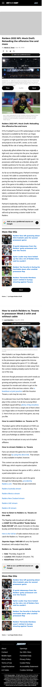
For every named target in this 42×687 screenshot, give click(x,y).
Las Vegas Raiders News (15, 635)
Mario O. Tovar (9, 47)
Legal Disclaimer (8, 666)
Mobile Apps (6, 656)
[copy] (14, 51)
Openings (23, 649)
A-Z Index (5, 670)
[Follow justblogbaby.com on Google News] (37, 222)
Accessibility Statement (29, 666)
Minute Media (11, 675)
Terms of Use (7, 663)
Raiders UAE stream (9, 503)
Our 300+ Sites (25, 652)
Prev (8, 88)
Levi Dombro (8, 320)
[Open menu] (3, 3)
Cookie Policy (25, 663)
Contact (5, 652)
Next (34, 88)
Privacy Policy (25, 659)
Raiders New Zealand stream (13, 498)
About (4, 649)
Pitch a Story (6, 659)
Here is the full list (9, 534)
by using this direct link (20, 455)
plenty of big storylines (30, 405)
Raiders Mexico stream (11, 494)
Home (4, 296)
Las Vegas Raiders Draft (15, 296)
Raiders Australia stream (11, 489)
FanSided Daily (25, 656)
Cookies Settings (26, 670)
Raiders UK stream (9, 508)
